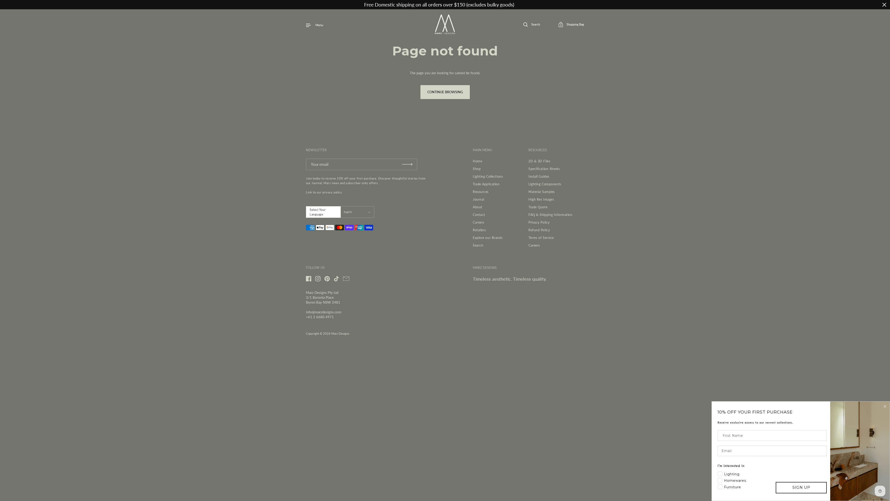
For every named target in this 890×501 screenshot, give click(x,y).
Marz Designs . (341, 333)
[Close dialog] (885, 406)
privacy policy (332, 192)
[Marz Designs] (445, 32)
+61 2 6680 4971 (320, 317)
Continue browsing (445, 92)
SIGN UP (801, 487)
